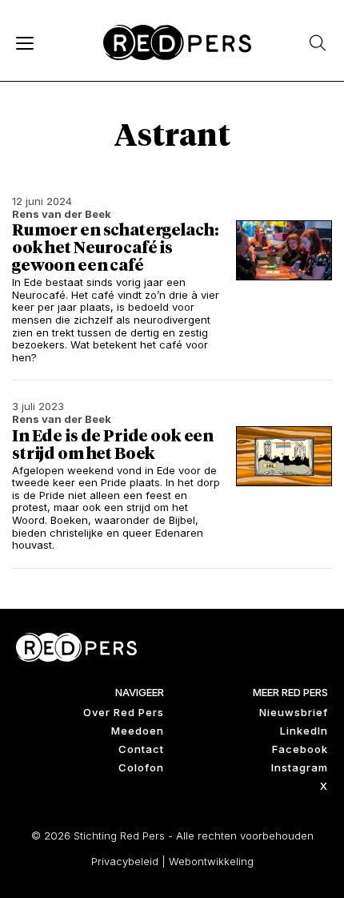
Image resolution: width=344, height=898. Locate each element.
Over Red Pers (123, 712)
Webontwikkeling (211, 861)
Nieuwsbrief (293, 712)
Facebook (300, 749)
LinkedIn (304, 730)
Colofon (141, 767)
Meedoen (137, 730)
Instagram (299, 767)
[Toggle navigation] (24, 42)
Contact (141, 749)
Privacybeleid (124, 861)
